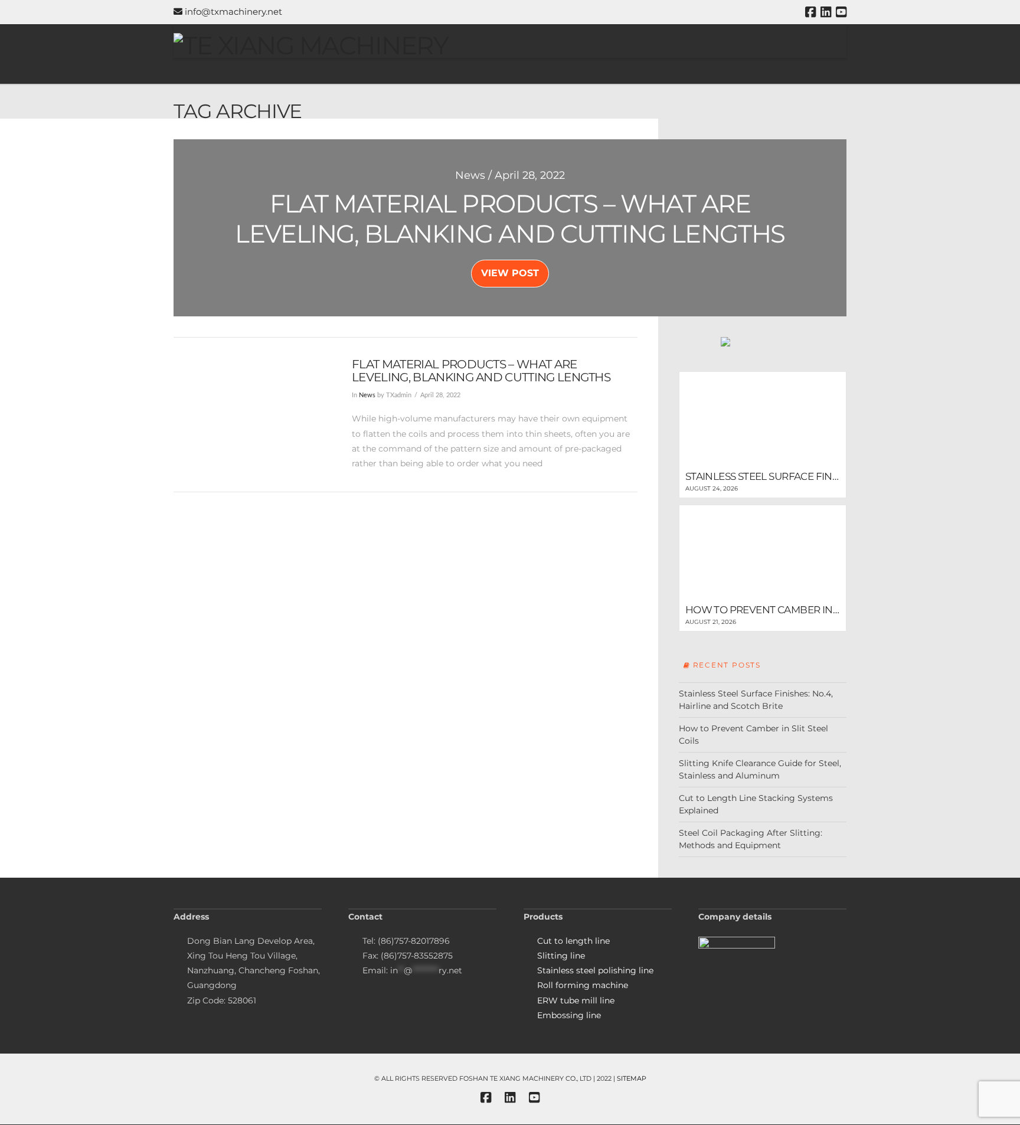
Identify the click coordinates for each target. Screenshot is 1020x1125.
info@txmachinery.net (232, 11)
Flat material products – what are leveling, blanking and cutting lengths (481, 370)
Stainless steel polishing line (595, 970)
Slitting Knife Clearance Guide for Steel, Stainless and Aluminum (760, 769)
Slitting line (561, 955)
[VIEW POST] (252, 409)
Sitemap (631, 1078)
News (367, 395)
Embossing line (569, 1015)
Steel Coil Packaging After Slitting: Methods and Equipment (750, 839)
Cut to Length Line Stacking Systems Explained (756, 804)
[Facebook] (810, 12)
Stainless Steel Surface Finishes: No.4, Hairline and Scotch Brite (756, 699)
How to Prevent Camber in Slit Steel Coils (753, 734)
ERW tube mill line (575, 1000)
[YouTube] (841, 12)
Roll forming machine (582, 985)
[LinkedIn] (825, 12)
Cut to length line (573, 941)
